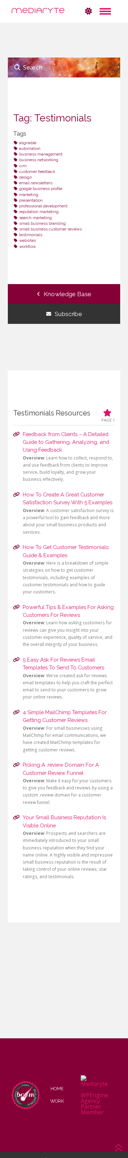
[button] (105, 11)
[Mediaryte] (38, 11)
